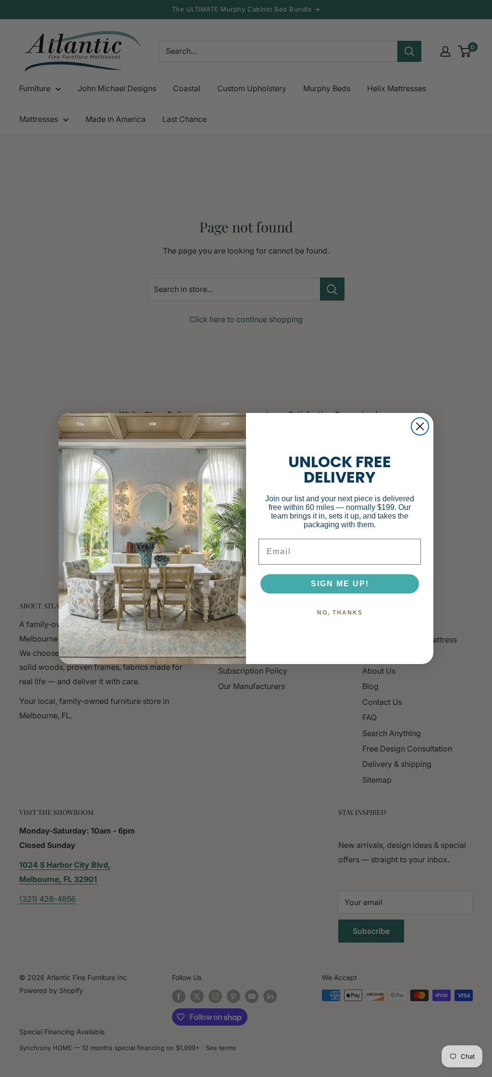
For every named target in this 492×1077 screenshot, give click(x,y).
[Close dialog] (420, 426)
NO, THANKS (340, 612)
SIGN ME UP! (340, 584)
